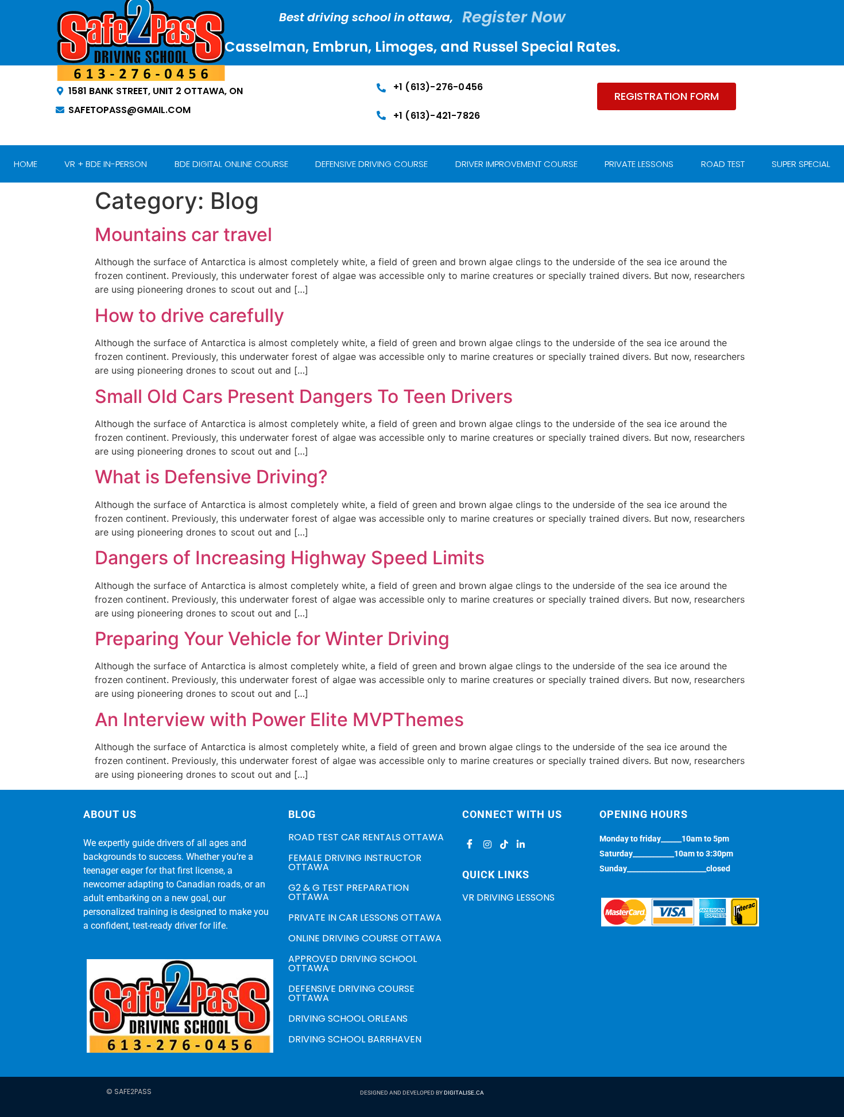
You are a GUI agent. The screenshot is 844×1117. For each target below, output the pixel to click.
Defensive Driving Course (371, 164)
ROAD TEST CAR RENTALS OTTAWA (366, 837)
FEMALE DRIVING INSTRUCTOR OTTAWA (354, 862)
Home (25, 164)
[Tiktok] (502, 844)
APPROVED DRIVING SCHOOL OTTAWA (352, 963)
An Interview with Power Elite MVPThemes (279, 719)
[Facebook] (469, 844)
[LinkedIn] (519, 844)
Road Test (723, 164)
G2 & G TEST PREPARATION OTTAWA (348, 892)
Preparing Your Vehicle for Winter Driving (272, 638)
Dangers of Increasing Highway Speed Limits (290, 557)
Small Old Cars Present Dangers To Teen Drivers (304, 396)
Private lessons (639, 164)
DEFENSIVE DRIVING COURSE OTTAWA (351, 993)
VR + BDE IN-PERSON (105, 164)
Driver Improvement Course (516, 164)
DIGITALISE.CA (464, 1092)
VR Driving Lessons (508, 897)
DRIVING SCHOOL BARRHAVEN (354, 1039)
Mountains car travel (183, 234)
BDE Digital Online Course (231, 164)
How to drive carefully (189, 315)
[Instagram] (486, 844)
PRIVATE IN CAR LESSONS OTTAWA (365, 917)
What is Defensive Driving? (211, 477)
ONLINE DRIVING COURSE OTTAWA (365, 938)
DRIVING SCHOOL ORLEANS (348, 1018)
